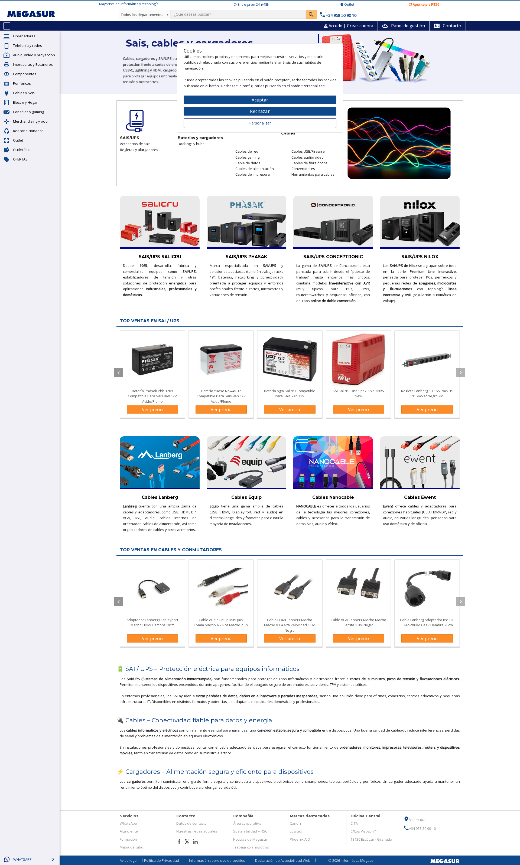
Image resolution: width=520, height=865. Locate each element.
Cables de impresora (252, 174)
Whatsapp (22, 859)
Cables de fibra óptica (309, 162)
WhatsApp (128, 823)
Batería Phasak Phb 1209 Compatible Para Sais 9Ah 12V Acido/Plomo (152, 396)
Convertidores (303, 168)
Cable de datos (247, 162)
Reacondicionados (28, 130)
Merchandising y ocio (30, 121)
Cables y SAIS (24, 92)
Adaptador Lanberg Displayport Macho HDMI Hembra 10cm (152, 622)
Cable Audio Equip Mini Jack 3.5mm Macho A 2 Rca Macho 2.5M (221, 622)
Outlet (18, 140)
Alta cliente (129, 831)
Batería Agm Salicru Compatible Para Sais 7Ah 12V (289, 393)
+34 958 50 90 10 (419, 828)
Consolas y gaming (28, 111)
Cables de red (246, 151)
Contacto (447, 26)
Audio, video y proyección (34, 55)
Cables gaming (247, 157)
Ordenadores (24, 36)
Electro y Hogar (25, 102)
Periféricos (22, 83)
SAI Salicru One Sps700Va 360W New (358, 393)
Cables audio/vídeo (307, 157)
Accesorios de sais (135, 143)
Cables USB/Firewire (308, 151)
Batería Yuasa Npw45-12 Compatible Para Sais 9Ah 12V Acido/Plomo (221, 396)
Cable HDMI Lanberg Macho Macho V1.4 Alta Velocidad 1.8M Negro (289, 625)
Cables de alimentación (254, 168)
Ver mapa (414, 819)
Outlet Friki (21, 149)
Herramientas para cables (312, 174)
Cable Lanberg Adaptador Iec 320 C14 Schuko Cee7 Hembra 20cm (427, 622)
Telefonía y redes (27, 45)
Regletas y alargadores (139, 149)
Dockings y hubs (191, 143)
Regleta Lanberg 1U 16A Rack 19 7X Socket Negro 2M (427, 393)
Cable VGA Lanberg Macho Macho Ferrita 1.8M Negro (358, 622)
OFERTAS (20, 159)
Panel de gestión (403, 26)
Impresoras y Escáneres (33, 64)
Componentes (24, 73)
